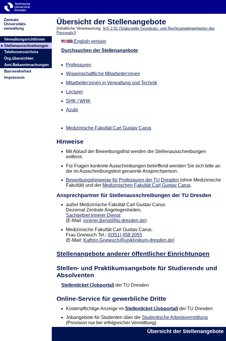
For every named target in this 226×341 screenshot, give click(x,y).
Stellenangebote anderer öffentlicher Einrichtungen (133, 253)
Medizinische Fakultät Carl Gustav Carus (108, 127)
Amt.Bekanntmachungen (26, 65)
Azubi (72, 109)
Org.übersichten (19, 58)
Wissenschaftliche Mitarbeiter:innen (103, 73)
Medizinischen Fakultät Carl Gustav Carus (146, 185)
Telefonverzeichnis (21, 52)
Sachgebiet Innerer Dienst (93, 215)
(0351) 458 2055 (125, 234)
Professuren (78, 64)
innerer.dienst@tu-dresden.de (114, 220)
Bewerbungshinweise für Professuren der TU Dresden (122, 179)
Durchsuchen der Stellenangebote (99, 50)
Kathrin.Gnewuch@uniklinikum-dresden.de (128, 240)
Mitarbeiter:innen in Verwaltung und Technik (111, 82)
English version (89, 41)
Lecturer (74, 91)
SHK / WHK (78, 100)
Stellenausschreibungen (26, 45)
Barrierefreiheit (17, 71)
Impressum (14, 77)
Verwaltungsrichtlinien (24, 39)
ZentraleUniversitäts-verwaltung (15, 24)
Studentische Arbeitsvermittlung (175, 317)
